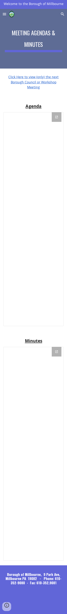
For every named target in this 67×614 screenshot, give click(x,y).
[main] (33, 39)
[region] (33, 4)
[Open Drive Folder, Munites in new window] (56, 352)
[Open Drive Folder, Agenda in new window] (56, 117)
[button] (4, 14)
